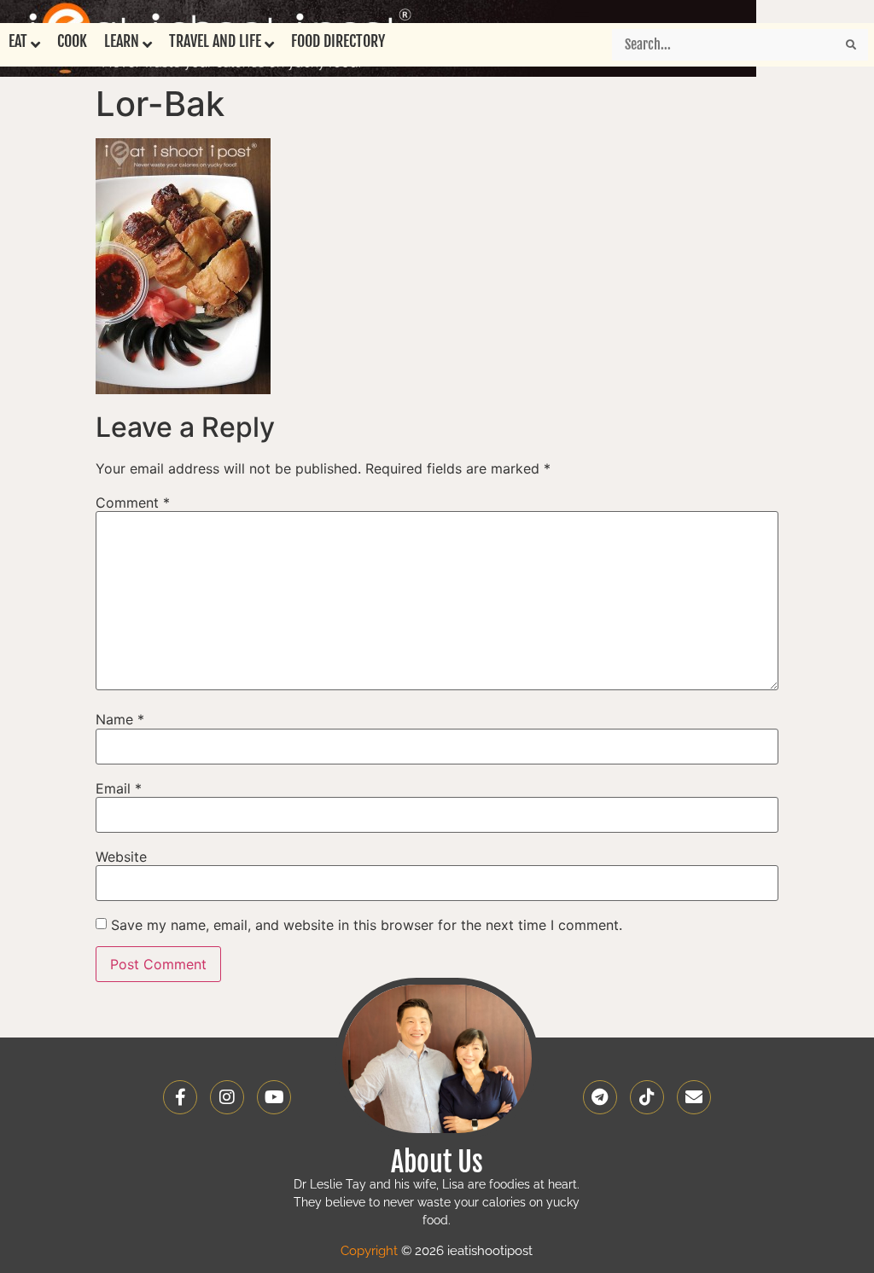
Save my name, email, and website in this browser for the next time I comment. (366, 925)
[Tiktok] (647, 1097)
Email (119, 788)
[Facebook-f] (180, 1097)
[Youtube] (274, 1097)
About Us (437, 1162)
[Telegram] (600, 1097)
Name (120, 719)
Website (121, 856)
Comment (133, 502)
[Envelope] (694, 1097)
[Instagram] (227, 1097)
